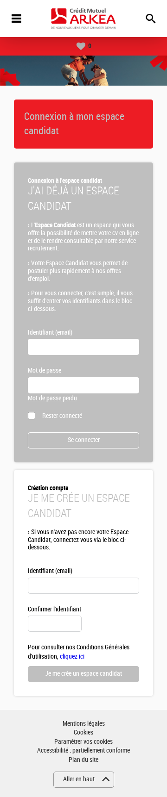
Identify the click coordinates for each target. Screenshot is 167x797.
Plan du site (83, 760)
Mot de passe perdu (52, 398)
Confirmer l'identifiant (54, 609)
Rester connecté (62, 416)
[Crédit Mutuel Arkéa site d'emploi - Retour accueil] (83, 18)
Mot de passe (44, 370)
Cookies (83, 732)
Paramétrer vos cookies (83, 742)
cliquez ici (72, 656)
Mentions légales (84, 724)
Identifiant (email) (50, 332)
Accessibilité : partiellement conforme (83, 750)
